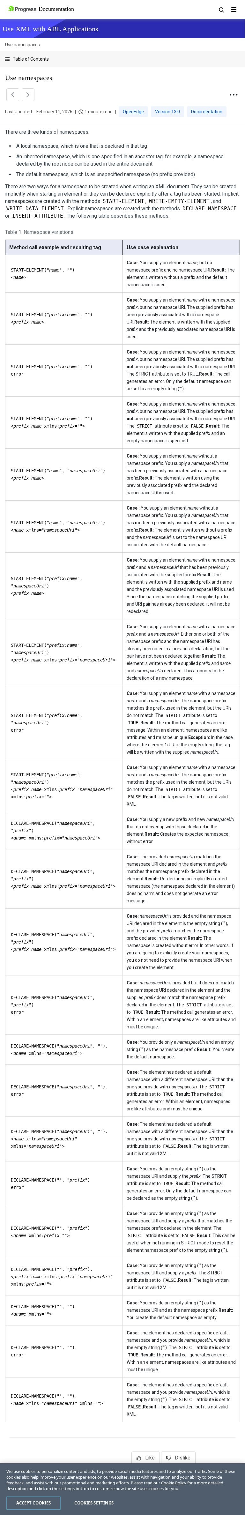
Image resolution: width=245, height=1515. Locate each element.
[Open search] (221, 9)
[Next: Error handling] (28, 95)
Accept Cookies (33, 1503)
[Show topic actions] (233, 94)
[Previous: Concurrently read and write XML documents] (13, 95)
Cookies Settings (94, 1503)
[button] (122, 59)
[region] (122, 1489)
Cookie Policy (173, 1483)
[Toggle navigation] (234, 9)
